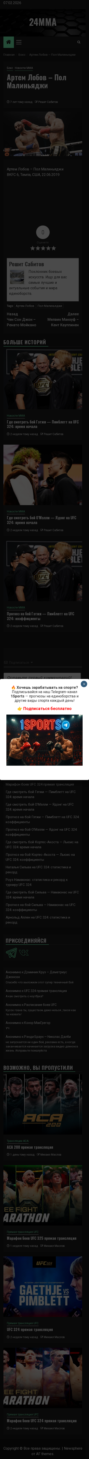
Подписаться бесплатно (47, 708)
